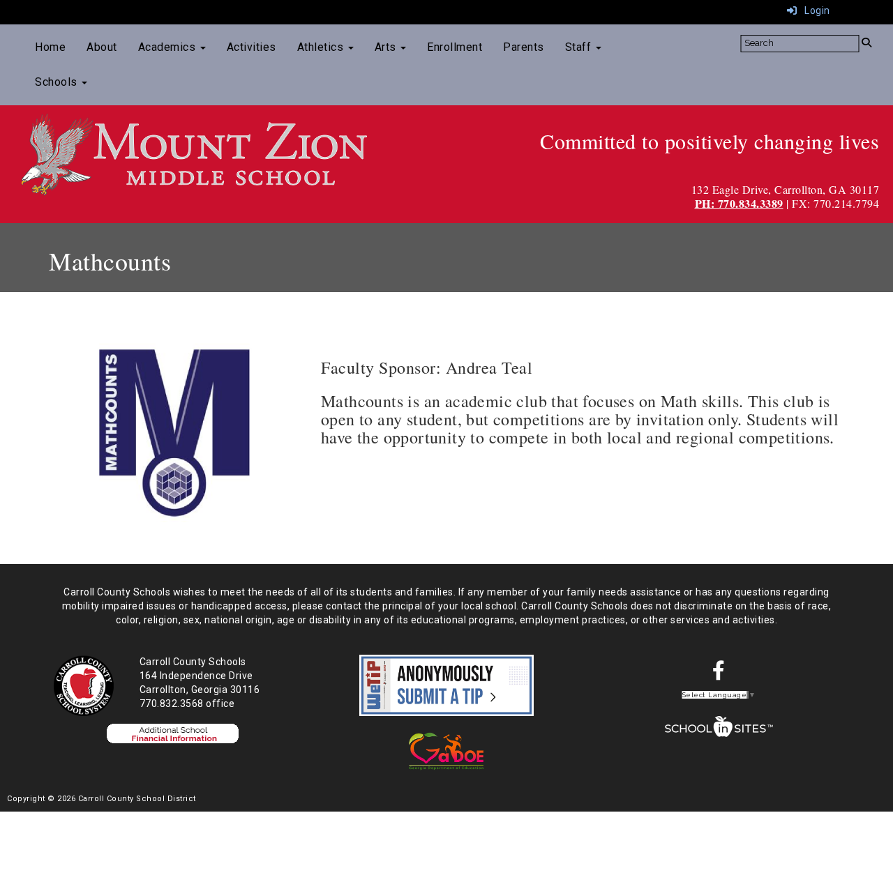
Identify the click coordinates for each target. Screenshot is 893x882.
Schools (57, 82)
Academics (168, 47)
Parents (523, 47)
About (102, 47)
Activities (251, 47)
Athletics (322, 47)
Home (50, 47)
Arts (387, 47)
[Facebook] (719, 674)
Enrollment (454, 47)
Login (813, 10)
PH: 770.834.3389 (739, 203)
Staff (579, 47)
